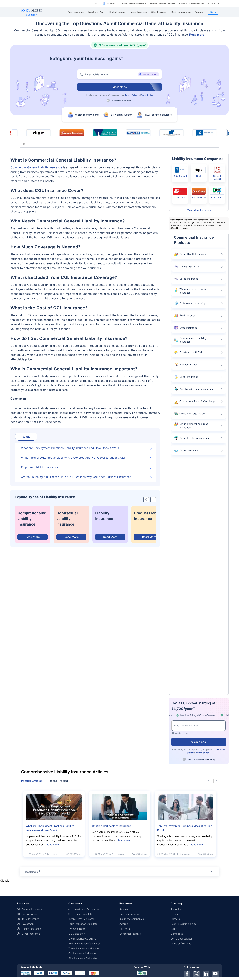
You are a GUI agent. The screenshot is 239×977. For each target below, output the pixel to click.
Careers (175, 918)
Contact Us (213, 3)
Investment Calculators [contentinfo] (86, 909)
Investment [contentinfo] (28, 923)
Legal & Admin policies (183, 923)
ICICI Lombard (199, 197)
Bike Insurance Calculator (82, 958)
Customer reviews (130, 914)
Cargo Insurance (188, 278)
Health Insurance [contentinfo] (31, 928)
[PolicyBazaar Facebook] (187, 974)
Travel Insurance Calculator (84, 948)
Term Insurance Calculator (83, 923)
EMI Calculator (76, 928)
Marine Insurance (189, 266)
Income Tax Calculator (81, 918)
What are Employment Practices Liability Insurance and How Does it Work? (70, 448)
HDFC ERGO (180, 197)
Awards (124, 923)
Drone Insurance (188, 450)
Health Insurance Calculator (84, 943)
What (26, 436)
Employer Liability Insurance (39, 467)
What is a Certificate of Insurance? (112, 825)
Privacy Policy (131, 95)
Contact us (177, 933)
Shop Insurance (188, 327)
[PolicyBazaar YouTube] (215, 974)
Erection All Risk (188, 364)
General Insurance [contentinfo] (32, 909)
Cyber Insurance (188, 376)
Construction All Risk (191, 352)
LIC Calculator (76, 933)
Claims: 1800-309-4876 (191, 3)
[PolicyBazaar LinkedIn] (206, 974)
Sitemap (175, 914)
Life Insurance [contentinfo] (30, 914)
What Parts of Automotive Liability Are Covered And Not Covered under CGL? (73, 457)
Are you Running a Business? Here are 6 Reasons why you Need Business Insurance (76, 477)
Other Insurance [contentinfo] (31, 933)
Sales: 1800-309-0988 (134, 3)
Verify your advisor (181, 938)
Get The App (112, 3)
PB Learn (125, 928)
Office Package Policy (192, 413)
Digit (198, 176)
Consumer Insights (130, 933)
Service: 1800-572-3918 (162, 3)
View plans (104, 95)
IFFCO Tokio (217, 197)
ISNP (174, 928)
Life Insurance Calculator (82, 938)
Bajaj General (180, 176)
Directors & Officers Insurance (196, 389)
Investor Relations (181, 943)
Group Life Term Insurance (194, 438)
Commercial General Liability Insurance (36, 167)
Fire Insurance (187, 315)
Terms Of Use (147, 95)
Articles (124, 909)
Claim (95, 3)
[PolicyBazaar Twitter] (196, 974)
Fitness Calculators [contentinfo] (83, 914)
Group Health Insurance (192, 254)
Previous (209, 781)
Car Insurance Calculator (82, 953)
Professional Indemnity (192, 303)
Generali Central (217, 177)
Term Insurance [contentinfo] (30, 918)
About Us (176, 909)
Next (215, 781)
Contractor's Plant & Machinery (197, 401)
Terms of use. (203, 752)
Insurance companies (132, 918)
